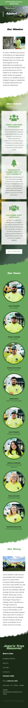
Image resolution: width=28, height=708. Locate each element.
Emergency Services (9, 659)
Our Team (6, 667)
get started (14, 251)
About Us (5, 663)
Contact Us (6, 672)
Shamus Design (19, 701)
